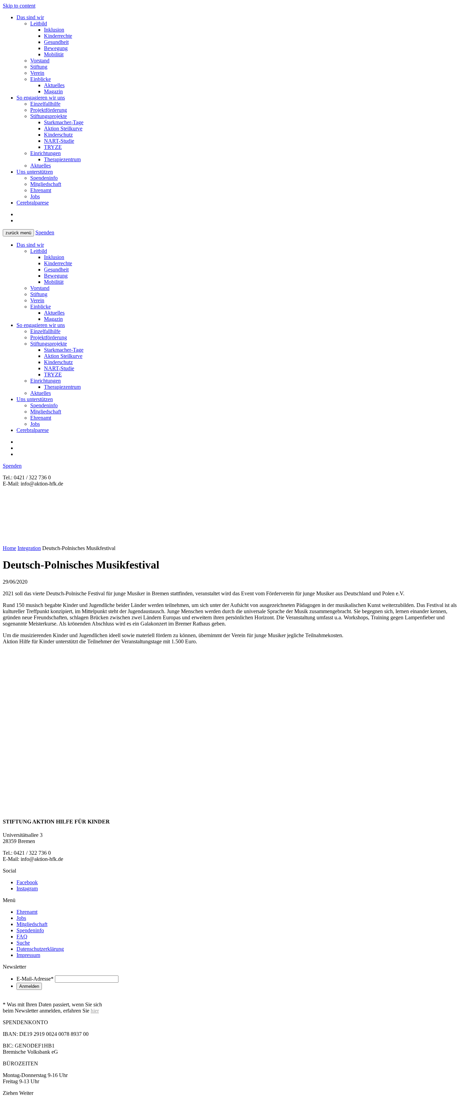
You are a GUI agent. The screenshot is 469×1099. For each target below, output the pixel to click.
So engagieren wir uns (40, 98)
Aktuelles (54, 85)
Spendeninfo (44, 178)
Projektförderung (48, 110)
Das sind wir (30, 17)
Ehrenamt (40, 190)
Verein (37, 73)
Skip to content (19, 6)
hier (95, 1011)
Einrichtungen (45, 153)
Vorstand (39, 60)
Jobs (35, 196)
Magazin (53, 91)
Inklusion (54, 30)
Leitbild (38, 23)
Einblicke (40, 79)
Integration (29, 548)
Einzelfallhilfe (45, 104)
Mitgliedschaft (45, 184)
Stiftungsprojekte (48, 116)
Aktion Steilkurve (63, 128)
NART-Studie (59, 141)
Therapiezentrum (62, 159)
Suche (23, 943)
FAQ (21, 936)
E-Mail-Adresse (35, 979)
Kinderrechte (58, 36)
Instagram (27, 888)
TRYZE (53, 147)
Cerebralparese (32, 203)
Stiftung (38, 67)
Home (9, 548)
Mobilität (54, 54)
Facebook (27, 882)
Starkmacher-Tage (63, 122)
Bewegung (56, 48)
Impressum (28, 955)
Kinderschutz (58, 135)
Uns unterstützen (34, 172)
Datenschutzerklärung (40, 949)
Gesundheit (56, 42)
